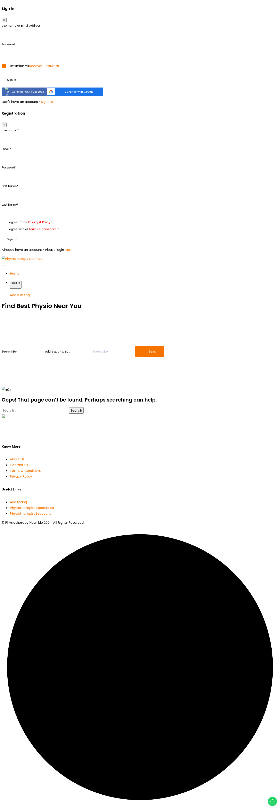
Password (8, 44)
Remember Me (18, 66)
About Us (17, 459)
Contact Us (19, 465)
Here (69, 249)
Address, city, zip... (57, 351)
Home (14, 273)
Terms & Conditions (25, 470)
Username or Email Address (21, 26)
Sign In (11, 79)
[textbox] (100, 351)
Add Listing (18, 502)
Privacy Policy (21, 476)
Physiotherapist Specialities (32, 507)
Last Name (10, 205)
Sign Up (47, 101)
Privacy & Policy (39, 222)
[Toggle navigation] (3, 265)
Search (153, 351)
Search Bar (9, 351)
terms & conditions (43, 229)
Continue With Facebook (28, 91)
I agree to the (30, 222)
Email (6, 149)
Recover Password (44, 66)
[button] (75, 92)
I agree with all (33, 229)
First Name (10, 186)
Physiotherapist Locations (30, 513)
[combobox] (110, 351)
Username (10, 130)
